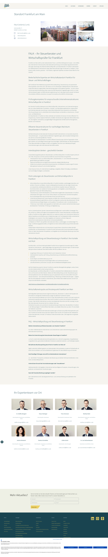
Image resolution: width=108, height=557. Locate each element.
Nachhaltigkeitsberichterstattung (21, 533)
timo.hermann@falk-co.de (65, 421)
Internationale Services (20, 531)
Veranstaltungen (7, 521)
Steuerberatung (6, 523)
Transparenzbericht (39, 531)
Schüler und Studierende (56, 525)
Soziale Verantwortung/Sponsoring (42, 529)
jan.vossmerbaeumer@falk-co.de (86, 447)
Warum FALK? (54, 521)
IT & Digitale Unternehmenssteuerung (22, 525)
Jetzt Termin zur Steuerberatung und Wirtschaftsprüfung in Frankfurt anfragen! (48, 284)
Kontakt (95, 6)
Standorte (37, 527)
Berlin (64, 521)
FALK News (6, 531)
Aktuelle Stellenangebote (56, 523)
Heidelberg (65, 525)
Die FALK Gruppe (39, 521)
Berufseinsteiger (54, 527)
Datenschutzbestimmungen (57, 539)
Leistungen (73, 6)
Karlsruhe (65, 529)
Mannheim (65, 531)
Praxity (37, 525)
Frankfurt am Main (66, 523)
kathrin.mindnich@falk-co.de (21, 449)
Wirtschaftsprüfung (7, 527)
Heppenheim (65, 527)
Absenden (34, 507)
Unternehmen (81, 6)
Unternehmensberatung (8, 529)
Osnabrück (65, 533)
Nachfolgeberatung (19, 535)
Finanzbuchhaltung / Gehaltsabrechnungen (23, 529)
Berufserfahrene (54, 529)
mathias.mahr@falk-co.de (86, 422)
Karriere (88, 6)
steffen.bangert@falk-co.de (21, 422)
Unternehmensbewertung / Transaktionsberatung (24, 527)
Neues (66, 6)
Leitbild (37, 523)
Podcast (5, 525)
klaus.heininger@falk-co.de (43, 421)
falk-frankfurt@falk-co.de (23, 33)
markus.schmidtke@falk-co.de (43, 449)
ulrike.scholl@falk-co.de (65, 447)
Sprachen (102, 6)
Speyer (64, 535)
